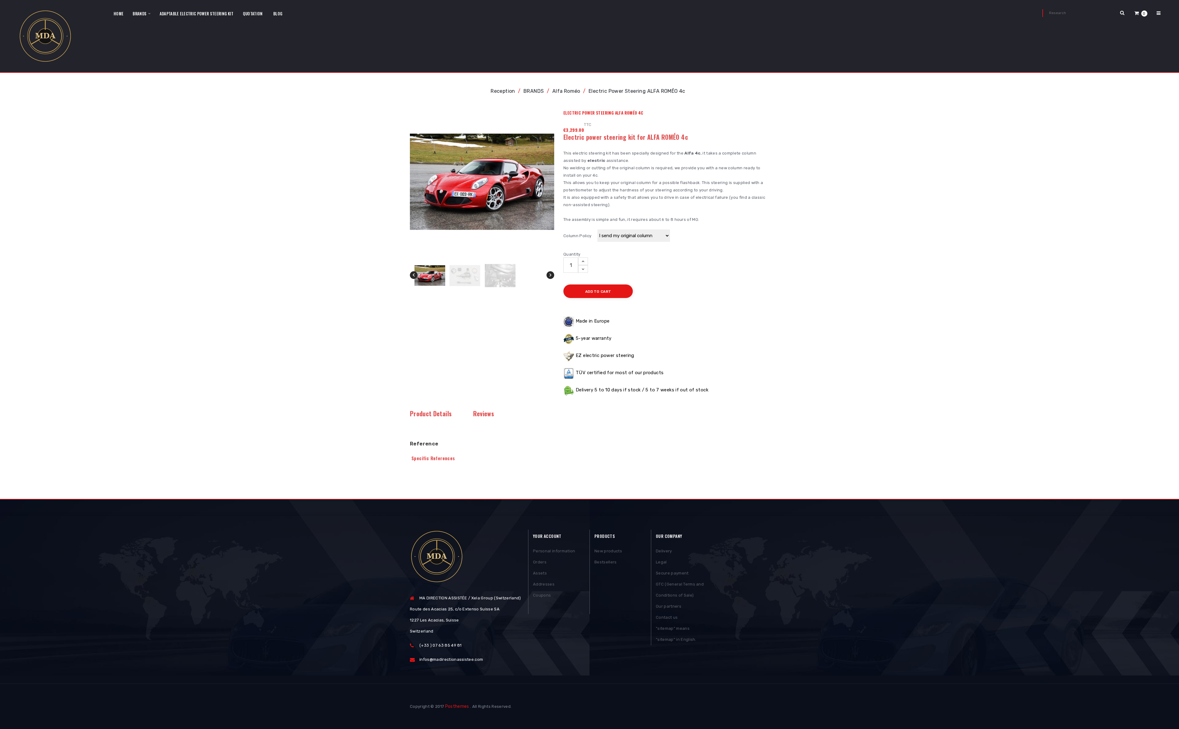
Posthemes (457, 706)
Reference (424, 444)
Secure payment (672, 573)
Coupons (542, 595)
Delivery (664, 551)
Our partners (668, 606)
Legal (661, 562)
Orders (540, 562)
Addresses (543, 584)
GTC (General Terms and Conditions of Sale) (680, 590)
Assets (540, 573)
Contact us (667, 617)
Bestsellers (605, 562)
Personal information (554, 551)
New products (608, 551)
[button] (1140, 13)
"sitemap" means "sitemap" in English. (676, 634)
